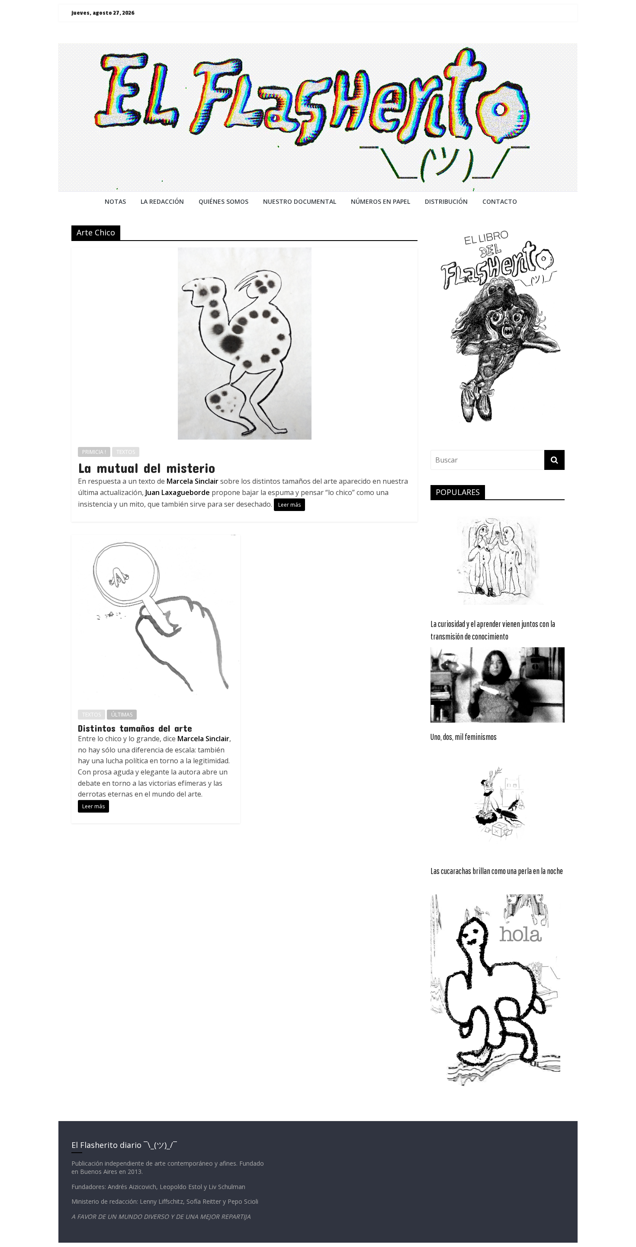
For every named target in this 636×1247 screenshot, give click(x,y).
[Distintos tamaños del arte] (155, 540)
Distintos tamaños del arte (135, 727)
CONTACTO (499, 201)
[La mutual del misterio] (245, 252)
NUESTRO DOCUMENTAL (299, 201)
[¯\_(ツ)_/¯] (318, 48)
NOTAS (115, 201)
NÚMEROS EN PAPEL (380, 201)
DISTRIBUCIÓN (446, 201)
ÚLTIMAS (121, 714)
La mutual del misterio (146, 468)
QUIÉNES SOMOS (223, 201)
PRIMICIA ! (94, 452)
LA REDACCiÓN (162, 201)
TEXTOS (125, 452)
